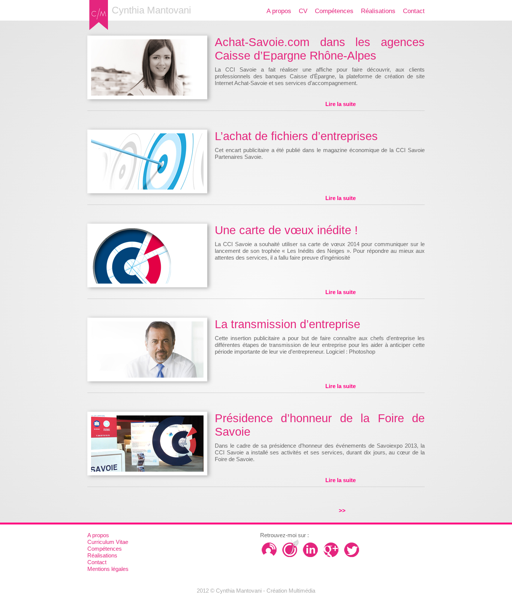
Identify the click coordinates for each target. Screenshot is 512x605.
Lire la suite (340, 104)
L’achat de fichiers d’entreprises (296, 136)
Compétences (334, 11)
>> (342, 510)
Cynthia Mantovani (151, 10)
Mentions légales (108, 569)
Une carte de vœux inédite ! (286, 230)
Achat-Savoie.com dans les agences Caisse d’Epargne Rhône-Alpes (320, 49)
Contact (414, 11)
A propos (278, 11)
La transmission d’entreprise (287, 324)
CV (303, 11)
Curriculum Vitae (107, 542)
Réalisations (378, 11)
